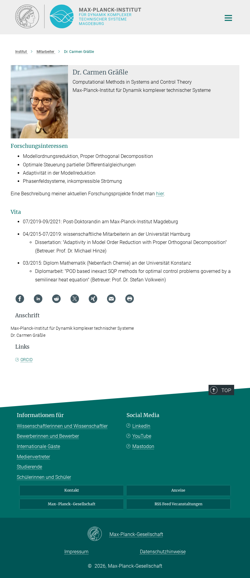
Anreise (178, 490)
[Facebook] (19, 298)
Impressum (76, 552)
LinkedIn (141, 426)
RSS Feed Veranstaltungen (178, 504)
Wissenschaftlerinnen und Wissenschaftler (62, 426)
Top (226, 390)
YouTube (141, 436)
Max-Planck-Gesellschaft (71, 504)
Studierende (29, 467)
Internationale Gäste (38, 446)
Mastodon (143, 446)
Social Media (143, 415)
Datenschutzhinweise (163, 552)
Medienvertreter (33, 457)
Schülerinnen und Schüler (44, 477)
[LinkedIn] (38, 298)
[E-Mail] (111, 298)
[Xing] (93, 298)
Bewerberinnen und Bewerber (48, 436)
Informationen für (40, 415)
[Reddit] (56, 298)
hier (160, 194)
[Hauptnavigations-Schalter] (228, 18)
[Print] (129, 298)
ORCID (26, 359)
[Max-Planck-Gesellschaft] (98, 534)
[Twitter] (74, 298)
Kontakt (71, 490)
